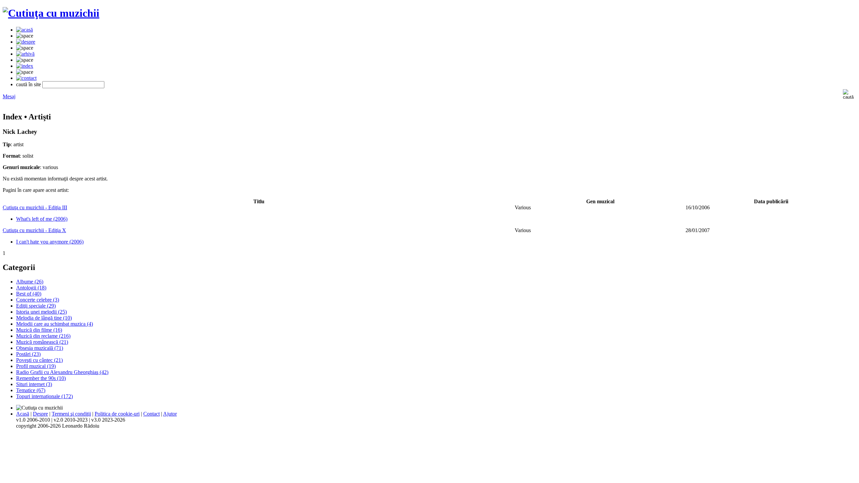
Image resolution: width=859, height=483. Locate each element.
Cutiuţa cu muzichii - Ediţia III (35, 207)
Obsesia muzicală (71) (39, 348)
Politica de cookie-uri (117, 414)
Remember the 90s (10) (41, 378)
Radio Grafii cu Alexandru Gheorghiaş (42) (62, 372)
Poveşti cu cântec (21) (39, 360)
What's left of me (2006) (41, 219)
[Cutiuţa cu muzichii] (51, 13)
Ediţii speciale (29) (36, 306)
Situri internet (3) (34, 384)
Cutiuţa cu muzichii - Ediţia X (34, 230)
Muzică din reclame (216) (43, 336)
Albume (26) (29, 281)
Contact (151, 414)
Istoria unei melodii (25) (41, 312)
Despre (40, 414)
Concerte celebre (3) (37, 300)
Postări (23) (28, 354)
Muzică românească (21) (42, 342)
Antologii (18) (31, 287)
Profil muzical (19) (36, 366)
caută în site (28, 84)
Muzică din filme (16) (39, 330)
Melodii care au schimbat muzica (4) (54, 324)
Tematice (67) (30, 390)
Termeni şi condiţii (71, 414)
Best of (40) (28, 294)
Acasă (22, 414)
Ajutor (170, 414)
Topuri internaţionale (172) (44, 396)
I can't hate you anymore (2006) (50, 242)
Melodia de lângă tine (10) (44, 318)
